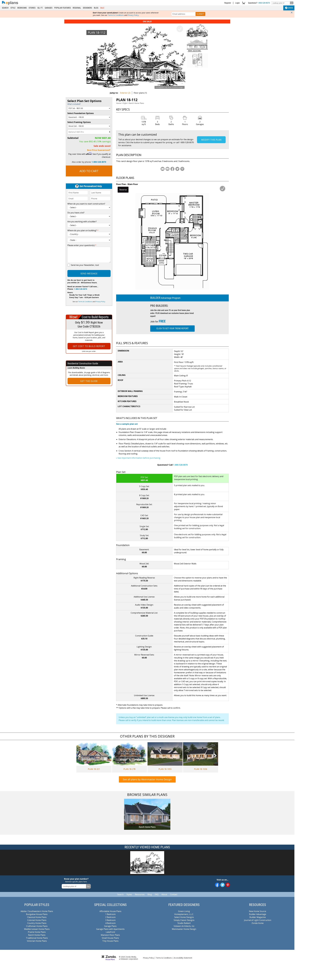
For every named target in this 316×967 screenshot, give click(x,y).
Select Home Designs (184, 917)
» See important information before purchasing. (138, 458)
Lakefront (110, 932)
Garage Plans (110, 926)
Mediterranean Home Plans (37, 929)
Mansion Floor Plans (110, 935)
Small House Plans (110, 938)
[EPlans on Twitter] (222, 885)
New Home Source (257, 911)
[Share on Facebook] (172, 169)
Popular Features (62, 8)
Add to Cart (89, 171)
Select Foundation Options (80, 113)
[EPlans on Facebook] (217, 885)
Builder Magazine (257, 917)
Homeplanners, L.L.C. (184, 914)
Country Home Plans (36, 923)
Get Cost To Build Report (89, 346)
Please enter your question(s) (81, 245)
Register (227, 3)
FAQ (156, 894)
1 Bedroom (110, 914)
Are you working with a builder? (82, 221)
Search (5, 8)
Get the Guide (89, 381)
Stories (32, 8)
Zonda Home (258, 923)
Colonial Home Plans (36, 920)
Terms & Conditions (116, 15)
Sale (102, 8)
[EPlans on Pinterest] (227, 885)
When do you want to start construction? (86, 203)
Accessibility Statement (183, 958)
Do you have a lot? (75, 212)
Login (237, 3)
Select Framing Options (79, 122)
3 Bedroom (110, 920)
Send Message (88, 273)
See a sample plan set (127, 424)
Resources (140, 894)
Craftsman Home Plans (37, 926)
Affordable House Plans (110, 911)
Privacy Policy (133, 15)
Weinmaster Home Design (184, 929)
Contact (173, 894)
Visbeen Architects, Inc (184, 926)
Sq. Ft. (40, 8)
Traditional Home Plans (37, 938)
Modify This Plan (211, 139)
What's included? (74, 104)
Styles (129, 894)
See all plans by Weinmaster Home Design (147, 779)
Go (291, 3)
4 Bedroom (110, 923)
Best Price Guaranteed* (99, 150)
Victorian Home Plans (37, 941)
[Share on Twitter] (177, 169)
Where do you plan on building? (82, 230)
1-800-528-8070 (263, 3)
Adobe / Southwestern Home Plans (37, 911)
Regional (77, 8)
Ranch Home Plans (136, 103)
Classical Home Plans (37, 917)
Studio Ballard (184, 923)
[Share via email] (162, 169)
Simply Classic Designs (184, 920)
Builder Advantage (257, 914)
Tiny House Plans (110, 941)
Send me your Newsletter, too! (85, 265)
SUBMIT (200, 14)
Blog (96, 8)
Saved (290, 8)
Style (12, 8)
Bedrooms (22, 8)
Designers (87, 8)
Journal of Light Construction (257, 920)
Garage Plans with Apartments (110, 929)
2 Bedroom (110, 917)
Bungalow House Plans (37, 914)
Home (118, 103)
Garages (48, 8)
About (164, 894)
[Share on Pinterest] (182, 169)
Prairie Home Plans (37, 932)
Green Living (184, 911)
